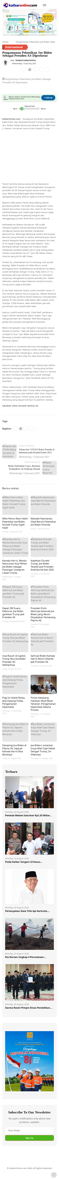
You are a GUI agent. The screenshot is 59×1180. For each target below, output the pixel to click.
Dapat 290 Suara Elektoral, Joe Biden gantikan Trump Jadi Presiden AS (13, 613)
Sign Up (29, 1138)
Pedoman (25, 1169)
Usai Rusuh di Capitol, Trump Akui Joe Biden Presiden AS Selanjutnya (14, 660)
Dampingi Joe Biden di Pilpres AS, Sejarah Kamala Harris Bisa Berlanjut (14, 750)
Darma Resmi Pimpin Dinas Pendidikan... (28, 1007)
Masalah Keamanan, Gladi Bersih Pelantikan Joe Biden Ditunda (43, 521)
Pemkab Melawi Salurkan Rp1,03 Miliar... (28, 815)
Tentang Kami (11, 1169)
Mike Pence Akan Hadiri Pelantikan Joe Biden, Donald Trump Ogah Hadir (15, 523)
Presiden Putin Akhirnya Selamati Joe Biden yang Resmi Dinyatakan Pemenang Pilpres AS (43, 614)
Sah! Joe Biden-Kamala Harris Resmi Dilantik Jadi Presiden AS (43, 658)
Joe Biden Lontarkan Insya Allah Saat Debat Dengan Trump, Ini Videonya (43, 750)
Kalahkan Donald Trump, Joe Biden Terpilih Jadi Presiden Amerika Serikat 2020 (42, 565)
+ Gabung (48, 97)
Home (5, 41)
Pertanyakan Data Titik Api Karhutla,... (27, 911)
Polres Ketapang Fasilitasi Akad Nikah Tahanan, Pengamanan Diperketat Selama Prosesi (43, 703)
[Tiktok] (40, 1160)
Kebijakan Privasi (13, 1175)
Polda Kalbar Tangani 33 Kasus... (23, 861)
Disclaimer (37, 1169)
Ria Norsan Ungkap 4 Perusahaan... (25, 957)
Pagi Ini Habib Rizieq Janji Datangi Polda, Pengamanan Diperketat (13, 702)
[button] (44, 5)
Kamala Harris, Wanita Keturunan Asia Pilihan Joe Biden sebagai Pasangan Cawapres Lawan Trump (14, 566)
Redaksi (48, 1169)
